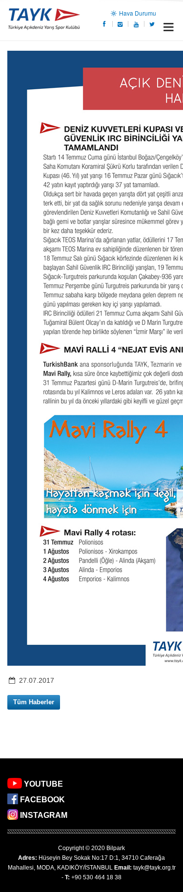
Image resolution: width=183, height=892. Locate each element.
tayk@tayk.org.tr (154, 867)
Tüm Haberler (33, 702)
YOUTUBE (43, 784)
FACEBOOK (42, 799)
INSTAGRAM (43, 815)
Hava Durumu (137, 13)
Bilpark (115, 848)
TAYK (44, 20)
